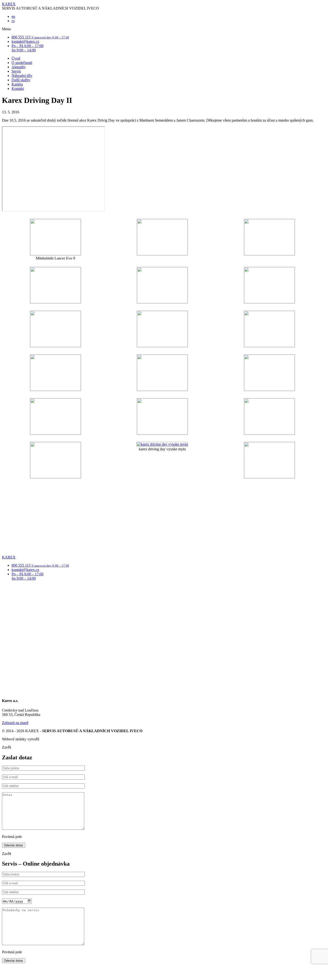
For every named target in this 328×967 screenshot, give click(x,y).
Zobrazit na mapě (15, 723)
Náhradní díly (22, 76)
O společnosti (22, 63)
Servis (16, 71)
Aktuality (19, 67)
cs (13, 21)
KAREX (9, 4)
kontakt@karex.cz (25, 41)
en (13, 16)
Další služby (21, 80)
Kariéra (17, 84)
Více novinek (12, 577)
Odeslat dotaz (13, 845)
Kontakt (18, 89)
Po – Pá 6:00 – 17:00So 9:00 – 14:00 (27, 48)
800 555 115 (40, 37)
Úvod (16, 58)
